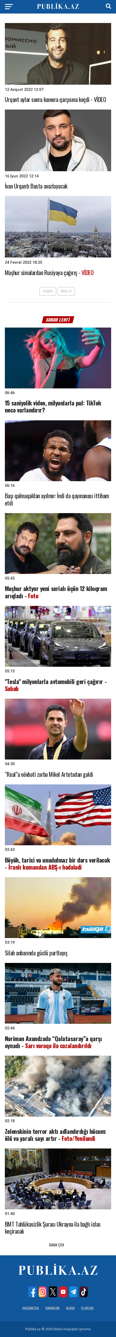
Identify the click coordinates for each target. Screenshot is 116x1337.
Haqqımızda (30, 1308)
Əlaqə (70, 1308)
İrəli (65, 291)
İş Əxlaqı (87, 1308)
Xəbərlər (52, 1308)
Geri (49, 291)
